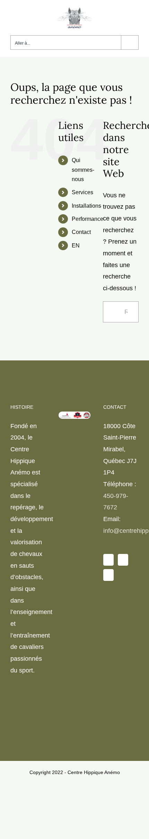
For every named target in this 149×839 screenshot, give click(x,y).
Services (82, 192)
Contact (81, 232)
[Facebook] (108, 560)
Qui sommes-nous (83, 169)
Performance (87, 219)
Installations (86, 206)
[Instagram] (123, 560)
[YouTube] (108, 575)
